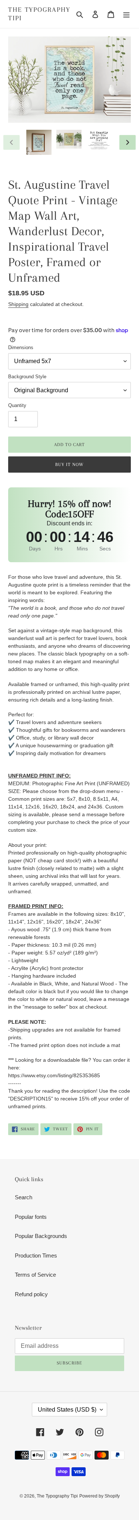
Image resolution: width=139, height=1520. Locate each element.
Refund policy (31, 1294)
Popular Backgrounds (41, 1236)
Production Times (36, 1255)
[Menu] (126, 14)
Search (23, 1197)
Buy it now (69, 464)
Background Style (27, 376)
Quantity (17, 405)
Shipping (18, 304)
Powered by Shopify (99, 1496)
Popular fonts (31, 1217)
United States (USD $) (67, 1409)
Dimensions (20, 347)
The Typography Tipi (39, 14)
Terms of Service (35, 1275)
